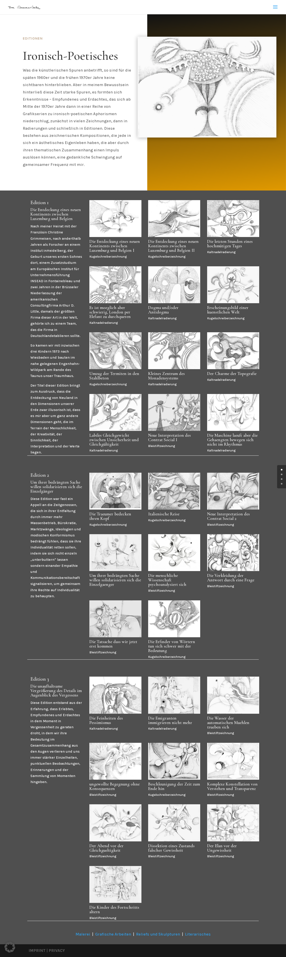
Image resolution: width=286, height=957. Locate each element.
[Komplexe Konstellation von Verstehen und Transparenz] (233, 778)
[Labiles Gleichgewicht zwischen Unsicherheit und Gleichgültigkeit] (115, 430)
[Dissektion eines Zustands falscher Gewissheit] (174, 840)
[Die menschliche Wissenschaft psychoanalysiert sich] (174, 570)
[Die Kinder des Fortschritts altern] (115, 902)
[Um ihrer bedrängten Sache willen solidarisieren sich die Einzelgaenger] (115, 570)
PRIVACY (57, 950)
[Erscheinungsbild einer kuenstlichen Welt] (233, 302)
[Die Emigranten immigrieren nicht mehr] (174, 712)
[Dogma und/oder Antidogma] (174, 302)
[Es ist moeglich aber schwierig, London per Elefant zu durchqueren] (115, 302)
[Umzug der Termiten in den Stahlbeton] (115, 368)
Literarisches (198, 934)
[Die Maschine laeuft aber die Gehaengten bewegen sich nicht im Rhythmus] (233, 430)
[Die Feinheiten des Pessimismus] (115, 712)
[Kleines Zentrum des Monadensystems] (174, 368)
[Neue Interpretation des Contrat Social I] (174, 430)
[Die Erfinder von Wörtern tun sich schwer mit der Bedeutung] (174, 636)
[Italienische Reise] (174, 508)
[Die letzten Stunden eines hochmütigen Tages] (233, 236)
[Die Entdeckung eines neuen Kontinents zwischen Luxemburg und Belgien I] (115, 236)
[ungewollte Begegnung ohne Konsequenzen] (115, 778)
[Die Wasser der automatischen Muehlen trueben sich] (233, 712)
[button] (10, 947)
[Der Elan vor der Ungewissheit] (233, 840)
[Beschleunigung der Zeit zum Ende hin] (174, 778)
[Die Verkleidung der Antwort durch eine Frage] (233, 570)
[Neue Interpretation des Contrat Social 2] (233, 508)
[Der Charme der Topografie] (233, 368)
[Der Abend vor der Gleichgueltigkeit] (115, 840)
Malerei (83, 934)
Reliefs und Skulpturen (158, 934)
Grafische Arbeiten (113, 934)
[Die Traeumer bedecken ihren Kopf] (115, 508)
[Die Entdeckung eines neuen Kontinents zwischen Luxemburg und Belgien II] (174, 236)
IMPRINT (37, 950)
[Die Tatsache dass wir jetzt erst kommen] (115, 636)
